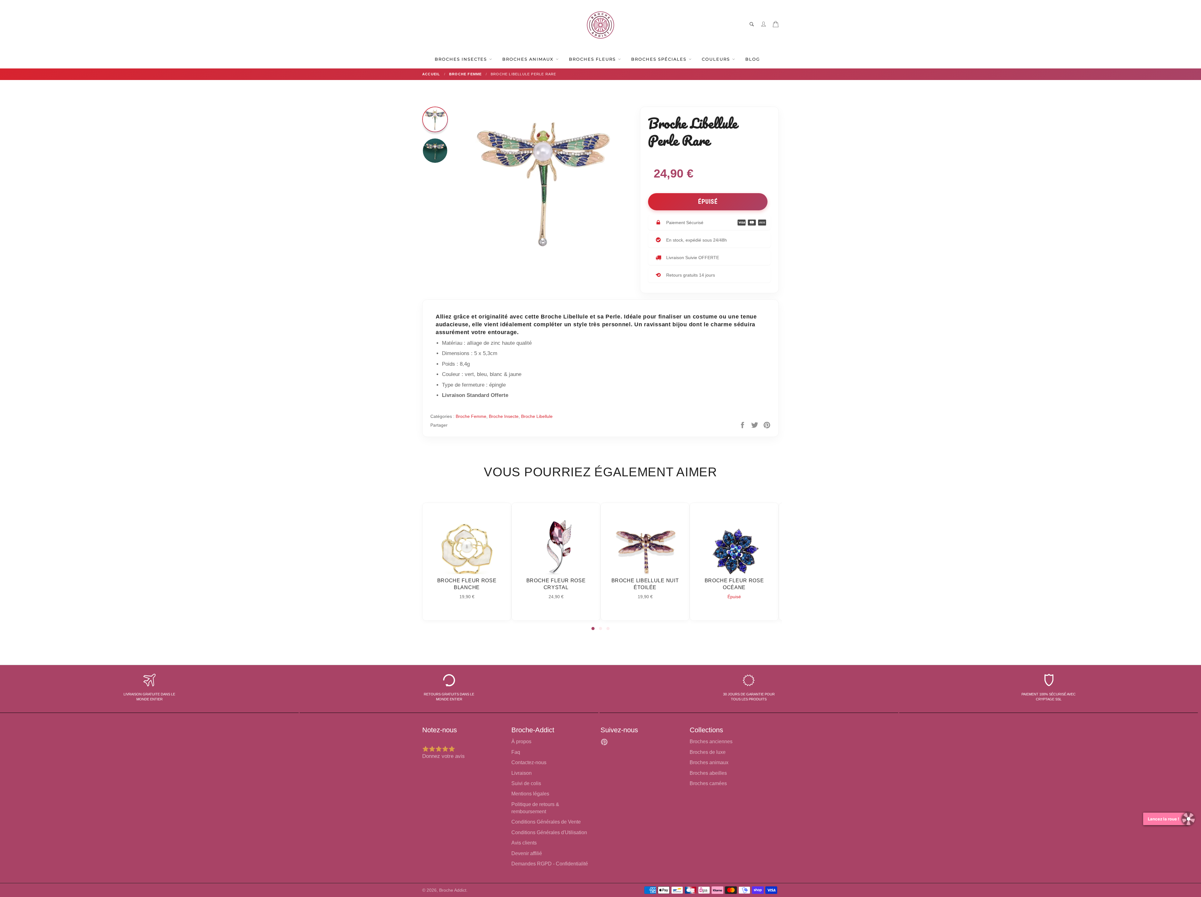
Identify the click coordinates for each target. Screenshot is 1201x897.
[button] (593, 628)
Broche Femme (471, 416)
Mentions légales (530, 793)
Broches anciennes (711, 741)
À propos (521, 741)
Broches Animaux (528, 59)
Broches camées (708, 783)
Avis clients (524, 842)
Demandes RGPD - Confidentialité (549, 863)
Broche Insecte (504, 416)
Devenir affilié (526, 853)
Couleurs (717, 59)
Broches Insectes (462, 59)
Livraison (521, 773)
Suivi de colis (526, 783)
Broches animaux (709, 762)
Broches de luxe (708, 752)
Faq (515, 752)
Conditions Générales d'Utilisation (549, 832)
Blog (752, 59)
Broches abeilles (708, 773)
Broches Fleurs (593, 59)
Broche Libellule (537, 416)
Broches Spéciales (659, 59)
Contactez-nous (528, 762)
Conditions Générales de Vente (546, 821)
